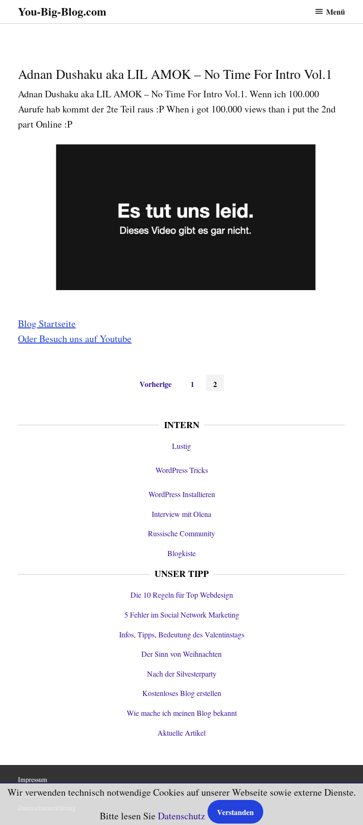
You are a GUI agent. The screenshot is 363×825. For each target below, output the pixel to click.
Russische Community (181, 533)
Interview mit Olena (181, 514)
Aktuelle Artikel (181, 733)
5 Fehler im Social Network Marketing (181, 614)
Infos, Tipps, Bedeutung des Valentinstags (181, 634)
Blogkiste (181, 553)
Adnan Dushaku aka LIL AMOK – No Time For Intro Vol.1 (175, 74)
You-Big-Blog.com (62, 11)
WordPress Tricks (182, 470)
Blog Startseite (47, 323)
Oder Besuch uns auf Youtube (74, 338)
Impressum (32, 779)
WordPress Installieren (181, 494)
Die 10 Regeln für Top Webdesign (181, 595)
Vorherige (155, 383)
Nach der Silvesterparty (181, 674)
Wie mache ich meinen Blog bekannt (182, 713)
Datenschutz (181, 815)
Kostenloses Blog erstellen (181, 693)
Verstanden (235, 812)
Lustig (181, 446)
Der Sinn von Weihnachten (181, 654)
